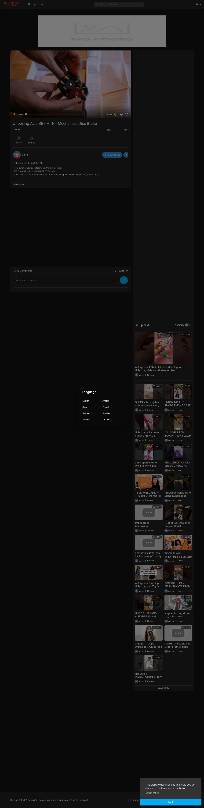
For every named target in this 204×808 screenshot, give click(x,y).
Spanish (86, 419)
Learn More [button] (152, 792)
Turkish (105, 419)
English (85, 401)
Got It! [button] (171, 802)
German (86, 413)
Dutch (85, 407)
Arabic (105, 401)
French (105, 407)
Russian (106, 413)
